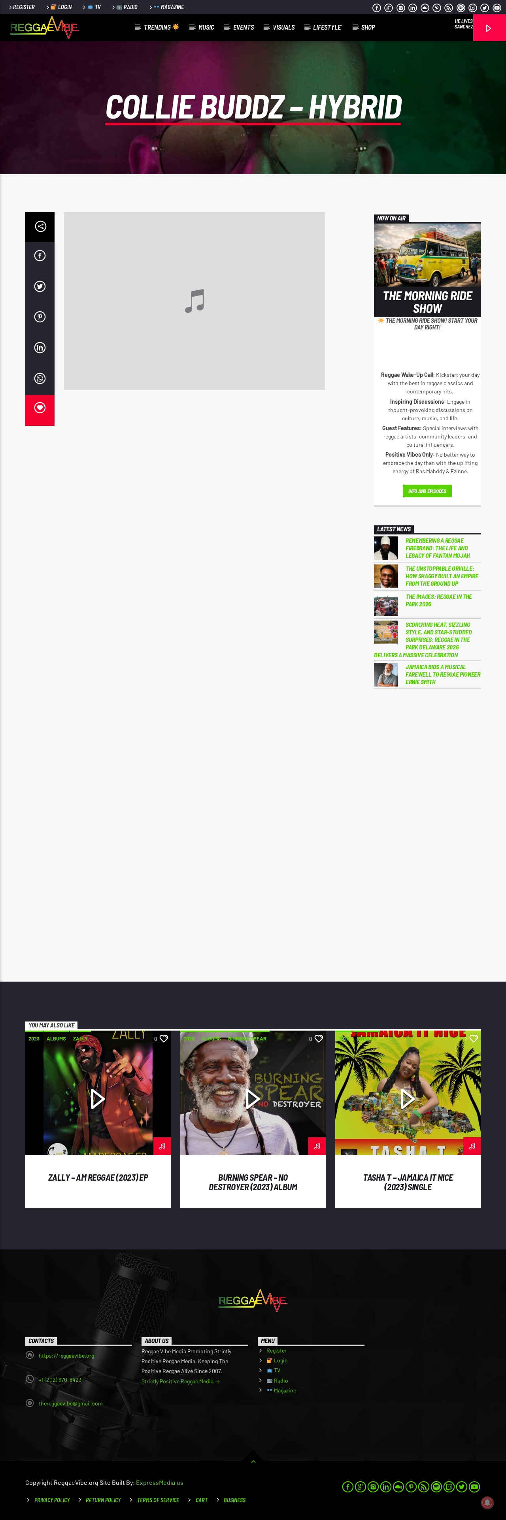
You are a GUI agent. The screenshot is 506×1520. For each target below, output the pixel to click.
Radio (130, 7)
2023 (34, 1038)
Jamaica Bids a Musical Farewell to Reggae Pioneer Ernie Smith (443, 674)
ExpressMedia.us (159, 1482)
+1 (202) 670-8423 (60, 1379)
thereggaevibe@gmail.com (71, 1403)
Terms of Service (158, 1500)
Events (243, 27)
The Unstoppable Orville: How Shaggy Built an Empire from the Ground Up (442, 575)
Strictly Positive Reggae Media (178, 1381)
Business (234, 1500)
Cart (202, 1500)
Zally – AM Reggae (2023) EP (98, 1177)
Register (24, 7)
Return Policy (103, 1500)
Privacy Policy (52, 1500)
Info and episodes (427, 491)
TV (97, 7)
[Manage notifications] (487, 1502)
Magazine (172, 7)
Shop (368, 27)
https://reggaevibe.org (66, 1355)
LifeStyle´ (327, 27)
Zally (80, 1038)
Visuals (284, 27)
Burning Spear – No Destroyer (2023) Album (253, 1182)
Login (64, 7)
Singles (367, 1038)
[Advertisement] (427, 825)
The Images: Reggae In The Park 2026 (439, 600)
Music (206, 27)
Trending (158, 27)
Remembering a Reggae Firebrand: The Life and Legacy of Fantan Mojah (438, 547)
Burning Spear (247, 1038)
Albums (56, 1038)
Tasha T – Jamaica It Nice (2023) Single (408, 1182)
